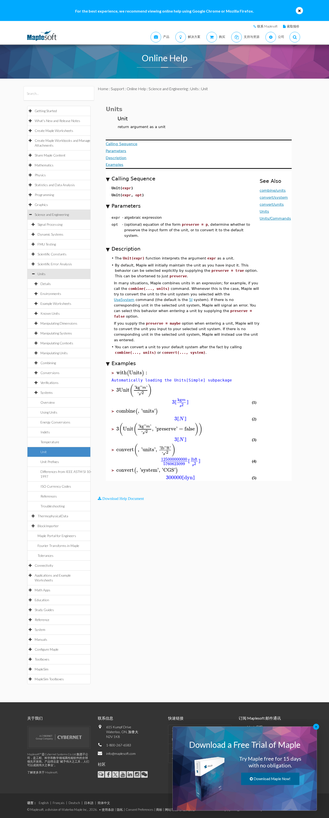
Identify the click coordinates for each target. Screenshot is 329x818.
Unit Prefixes (49, 462)
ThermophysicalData (53, 516)
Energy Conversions (55, 422)
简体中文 (104, 803)
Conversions (49, 373)
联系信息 (105, 718)
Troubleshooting (52, 506)
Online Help (136, 88)
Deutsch (74, 803)
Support (117, 88)
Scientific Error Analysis (55, 264)
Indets (45, 432)
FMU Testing (47, 244)
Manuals (41, 639)
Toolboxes (42, 659)
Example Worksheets (55, 303)
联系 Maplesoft (267, 26)
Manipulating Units (54, 353)
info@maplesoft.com (121, 753)
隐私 (120, 809)
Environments (50, 294)
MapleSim (41, 669)
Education (42, 600)
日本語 (88, 803)
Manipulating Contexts (56, 343)
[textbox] (132, 372)
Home (103, 88)
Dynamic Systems (50, 234)
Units (42, 274)
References (48, 496)
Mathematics (44, 165)
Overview (47, 402)
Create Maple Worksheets (54, 131)
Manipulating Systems (56, 333)
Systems (46, 392)
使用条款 (108, 809)
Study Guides (44, 610)
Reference (42, 620)
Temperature (49, 442)
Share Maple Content (50, 155)
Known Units (50, 313)
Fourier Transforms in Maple (58, 546)
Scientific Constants (52, 254)
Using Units (48, 412)
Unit (43, 452)
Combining (48, 363)
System (40, 629)
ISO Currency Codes (55, 486)
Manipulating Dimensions (58, 323)
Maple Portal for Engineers (57, 536)
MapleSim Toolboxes (49, 679)
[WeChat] (144, 774)
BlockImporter (48, 526)
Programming (44, 195)
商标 (159, 809)
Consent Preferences (139, 809)
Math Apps (42, 590)
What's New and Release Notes (57, 121)
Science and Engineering (52, 214)
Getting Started (46, 111)
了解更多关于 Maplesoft (42, 772)
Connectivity (44, 565)
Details (45, 284)
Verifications (49, 383)
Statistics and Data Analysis (55, 185)
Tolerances (45, 555)
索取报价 (293, 26)
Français (59, 803)
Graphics (41, 205)
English (44, 803)
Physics (40, 175)
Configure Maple (47, 649)
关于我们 (35, 718)
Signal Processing (50, 224)
